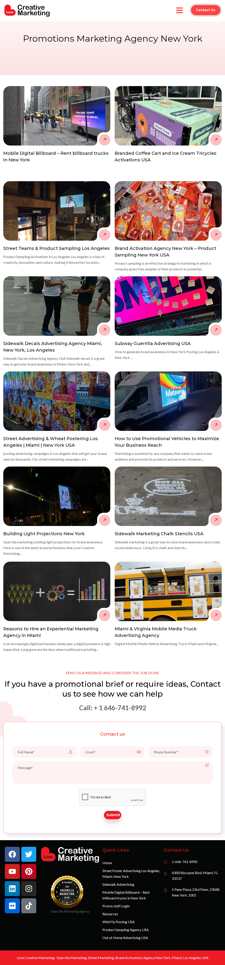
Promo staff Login (116, 906)
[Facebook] (12, 854)
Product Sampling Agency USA (125, 930)
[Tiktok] (28, 905)
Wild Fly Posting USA (118, 922)
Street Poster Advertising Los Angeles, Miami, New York (131, 873)
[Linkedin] (12, 888)
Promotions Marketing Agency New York (112, 38)
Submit (113, 815)
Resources (110, 914)
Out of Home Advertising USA (125, 937)
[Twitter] (28, 854)
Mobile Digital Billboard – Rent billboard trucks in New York (126, 895)
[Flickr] (12, 905)
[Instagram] (28, 888)
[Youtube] (12, 871)
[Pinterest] (28, 871)
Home (107, 863)
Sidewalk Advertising (118, 884)
